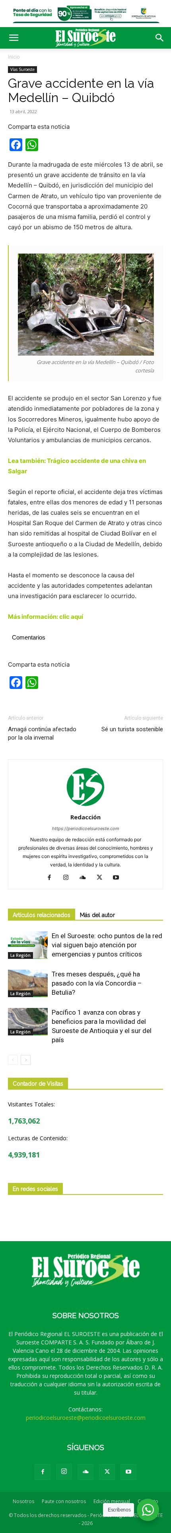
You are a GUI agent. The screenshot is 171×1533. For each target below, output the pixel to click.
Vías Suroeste (22, 69)
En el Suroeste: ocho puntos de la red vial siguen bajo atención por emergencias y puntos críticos (107, 945)
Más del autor (97, 915)
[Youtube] (119, 878)
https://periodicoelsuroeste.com (85, 828)
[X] (102, 878)
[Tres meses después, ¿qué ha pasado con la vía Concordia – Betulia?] (28, 983)
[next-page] (26, 1060)
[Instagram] (69, 878)
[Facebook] (52, 878)
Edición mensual (111, 1501)
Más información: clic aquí (45, 616)
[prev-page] (13, 1060)
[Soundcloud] (85, 878)
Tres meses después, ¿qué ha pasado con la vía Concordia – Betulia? (97, 983)
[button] (13, 38)
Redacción (85, 817)
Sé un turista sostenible (132, 729)
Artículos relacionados (41, 915)
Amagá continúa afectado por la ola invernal (42, 733)
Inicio (14, 56)
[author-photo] (85, 806)
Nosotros (23, 1501)
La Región (20, 955)
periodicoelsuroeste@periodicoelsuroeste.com (86, 1417)
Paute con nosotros (64, 1501)
